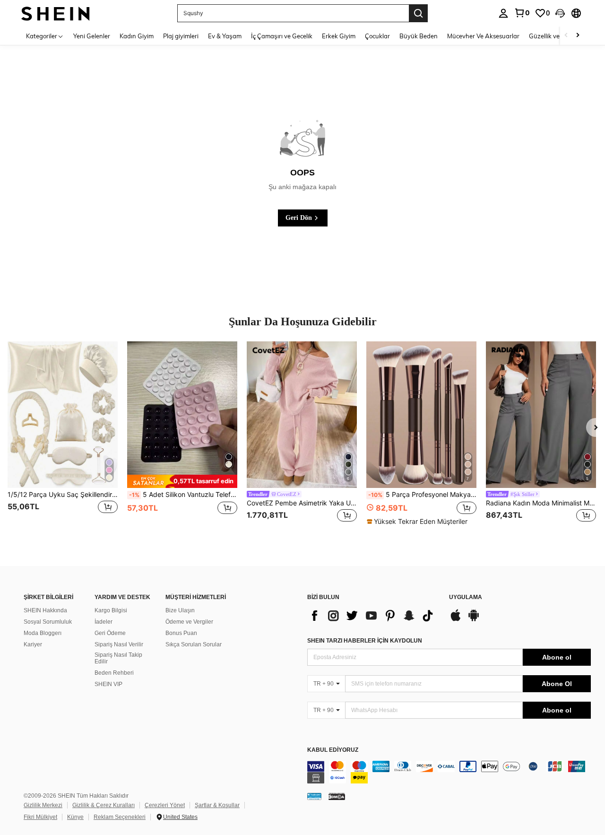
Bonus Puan (181, 633)
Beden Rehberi (114, 673)
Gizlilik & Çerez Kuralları (103, 805)
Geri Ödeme (110, 633)
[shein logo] (55, 13)
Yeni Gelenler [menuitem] (91, 36)
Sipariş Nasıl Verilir (119, 644)
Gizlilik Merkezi (43, 805)
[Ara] (418, 13)
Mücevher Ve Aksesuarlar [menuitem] (483, 36)
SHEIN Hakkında (45, 610)
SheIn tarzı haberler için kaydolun (364, 640)
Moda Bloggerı (42, 633)
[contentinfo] (449, 772)
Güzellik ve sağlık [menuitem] (553, 36)
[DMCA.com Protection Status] (336, 796)
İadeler (103, 621)
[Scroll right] (577, 35)
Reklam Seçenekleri (120, 817)
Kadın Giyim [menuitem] (137, 36)
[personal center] (503, 13)
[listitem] (63, 437)
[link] (522, 12)
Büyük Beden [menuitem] (418, 36)
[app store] (455, 620)
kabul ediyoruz (332, 750)
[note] (182, 481)
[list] (373, 616)
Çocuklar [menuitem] (377, 36)
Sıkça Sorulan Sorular (193, 644)
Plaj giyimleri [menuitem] (181, 36)
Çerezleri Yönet (165, 805)
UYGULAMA (465, 597)
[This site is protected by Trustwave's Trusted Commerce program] (314, 796)
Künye (75, 817)
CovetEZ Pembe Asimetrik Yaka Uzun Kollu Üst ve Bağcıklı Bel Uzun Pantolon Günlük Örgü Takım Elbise (302, 503)
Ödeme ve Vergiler (189, 621)
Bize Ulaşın (180, 610)
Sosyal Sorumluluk (48, 621)
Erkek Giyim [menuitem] (338, 36)
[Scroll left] (566, 35)
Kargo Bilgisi (111, 610)
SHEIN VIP (108, 684)
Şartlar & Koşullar (217, 805)
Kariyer (33, 644)
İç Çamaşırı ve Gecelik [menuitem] (281, 36)
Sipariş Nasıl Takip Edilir (118, 658)
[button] (560, 13)
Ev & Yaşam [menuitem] (225, 36)
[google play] (473, 620)
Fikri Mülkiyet (40, 817)
